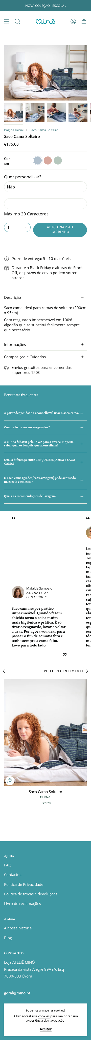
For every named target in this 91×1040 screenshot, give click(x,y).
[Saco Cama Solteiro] (45, 732)
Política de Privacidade (23, 884)
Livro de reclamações (22, 903)
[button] (17, 21)
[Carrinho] (84, 21)
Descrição (12, 297)
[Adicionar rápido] (9, 780)
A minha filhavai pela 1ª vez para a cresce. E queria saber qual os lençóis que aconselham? (39, 443)
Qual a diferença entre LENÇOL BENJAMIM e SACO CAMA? (39, 461)
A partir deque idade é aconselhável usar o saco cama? (41, 413)
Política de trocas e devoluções (30, 893)
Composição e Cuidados (25, 356)
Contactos (12, 874)
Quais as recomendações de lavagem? (30, 496)
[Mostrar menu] (6, 21)
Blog (8, 937)
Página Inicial (14, 130)
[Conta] (73, 21)
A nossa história (18, 927)
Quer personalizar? (22, 177)
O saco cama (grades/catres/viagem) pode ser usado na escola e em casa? (40, 479)
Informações (15, 344)
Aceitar (46, 1029)
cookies (44, 1016)
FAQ (7, 864)
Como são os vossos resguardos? (27, 427)
